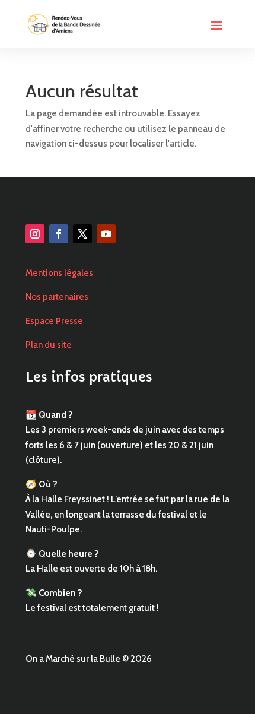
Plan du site (49, 344)
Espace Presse (54, 321)
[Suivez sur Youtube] (106, 233)
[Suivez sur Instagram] (35, 233)
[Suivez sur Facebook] (58, 233)
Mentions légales (59, 273)
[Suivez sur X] (82, 233)
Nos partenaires (57, 296)
